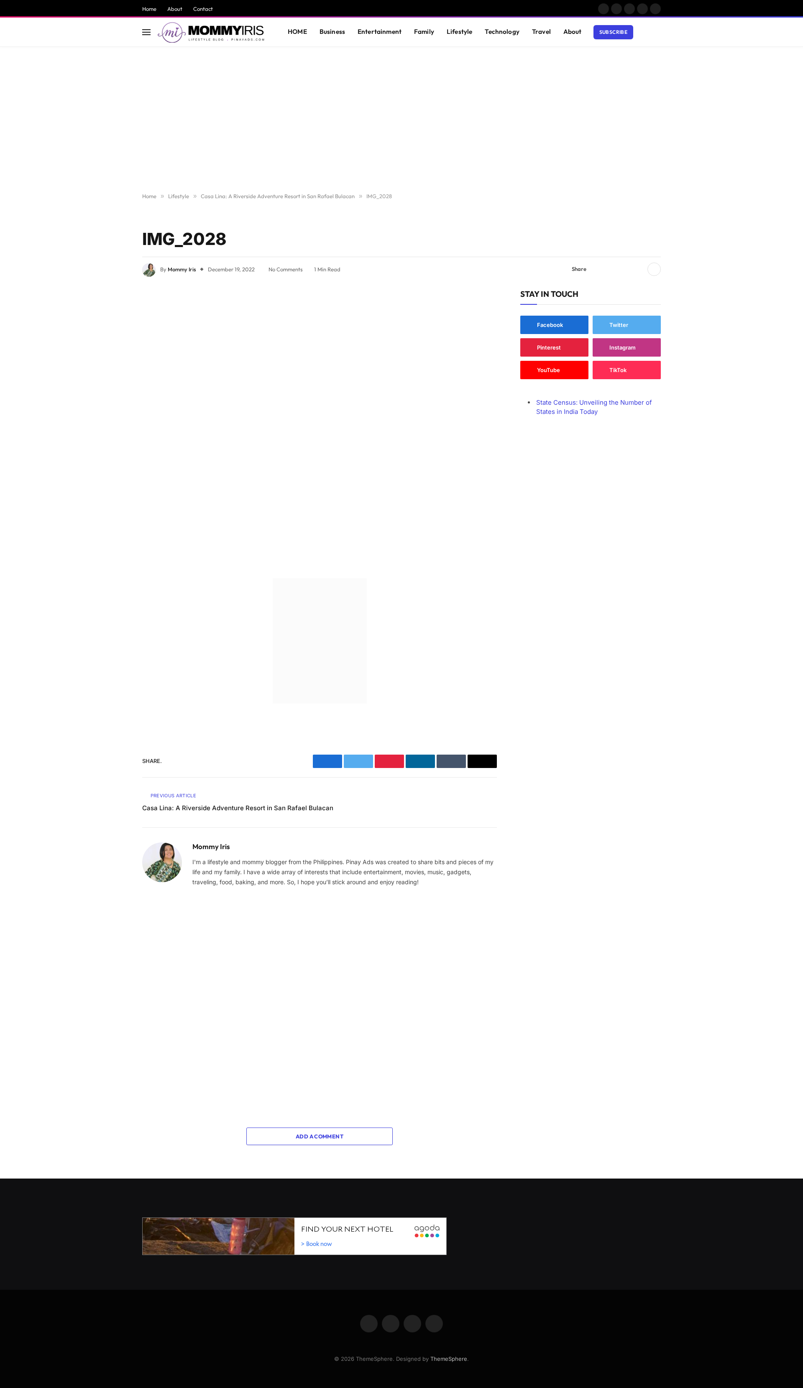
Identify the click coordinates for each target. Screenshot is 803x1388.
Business (332, 32)
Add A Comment (319, 1136)
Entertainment (380, 32)
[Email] (113, 404)
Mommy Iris (182, 269)
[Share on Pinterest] (624, 269)
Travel (541, 32)
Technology (502, 32)
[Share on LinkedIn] (638, 269)
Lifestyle (459, 32)
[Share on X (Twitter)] (611, 269)
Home (149, 8)
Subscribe (613, 32)
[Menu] (146, 32)
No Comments (286, 269)
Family (424, 32)
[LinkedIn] (113, 362)
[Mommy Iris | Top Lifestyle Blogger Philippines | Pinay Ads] (212, 32)
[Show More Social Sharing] (654, 269)
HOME (297, 32)
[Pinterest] (113, 383)
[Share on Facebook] (597, 269)
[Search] (657, 32)
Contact (203, 8)
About (174, 8)
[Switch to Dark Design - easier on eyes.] (644, 32)
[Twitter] (113, 340)
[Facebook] (113, 319)
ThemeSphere (448, 1358)
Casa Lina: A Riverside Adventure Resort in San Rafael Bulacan (237, 808)
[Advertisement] (401, 120)
